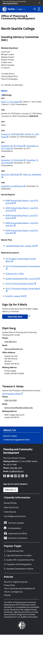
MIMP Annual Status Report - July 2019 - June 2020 (22, 201)
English (20, 9)
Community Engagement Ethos (16, 439)
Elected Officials (10, 503)
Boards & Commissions (17, 538)
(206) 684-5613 (10, 341)
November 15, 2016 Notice (12, 160)
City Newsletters (14, 528)
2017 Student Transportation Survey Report (21, 259)
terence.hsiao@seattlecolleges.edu (18, 407)
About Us (9, 430)
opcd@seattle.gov (16, 471)
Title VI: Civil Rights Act (13, 592)
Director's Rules (10, 436)
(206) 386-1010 (16, 468)
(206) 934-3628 (10, 400)
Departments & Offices (17, 533)
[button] (39, 3)
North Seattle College (11, 393)
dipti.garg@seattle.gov (13, 349)
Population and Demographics (19, 564)
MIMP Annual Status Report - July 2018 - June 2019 (22, 209)
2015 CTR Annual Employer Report (20, 283)
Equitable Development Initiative (19, 568)
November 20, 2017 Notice (12, 146)
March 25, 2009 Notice (10, 174)
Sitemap (7, 595)
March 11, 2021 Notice (10, 102)
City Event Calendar (16, 523)
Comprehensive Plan (14, 551)
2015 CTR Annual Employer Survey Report (23, 288)
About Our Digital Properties (16, 582)
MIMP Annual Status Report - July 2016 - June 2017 (22, 224)
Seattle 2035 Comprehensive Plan (20, 560)
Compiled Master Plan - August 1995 (21, 246)
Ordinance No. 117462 (15, 273)
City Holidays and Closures (15, 516)
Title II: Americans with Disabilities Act (19, 588)
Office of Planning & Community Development (18, 17)
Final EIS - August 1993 (15, 296)
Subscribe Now (15, 316)
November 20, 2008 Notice (12, 186)
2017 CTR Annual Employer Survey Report (23, 266)
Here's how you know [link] (10, 3)
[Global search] (35, 9)
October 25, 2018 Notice (11, 134)
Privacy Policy (9, 585)
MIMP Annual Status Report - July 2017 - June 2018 (22, 216)
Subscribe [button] (9, 490)
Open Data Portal (11, 507)
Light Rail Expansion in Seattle (18, 555)
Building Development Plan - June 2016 (22, 278)
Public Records (10, 512)
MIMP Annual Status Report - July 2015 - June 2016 (22, 231)
